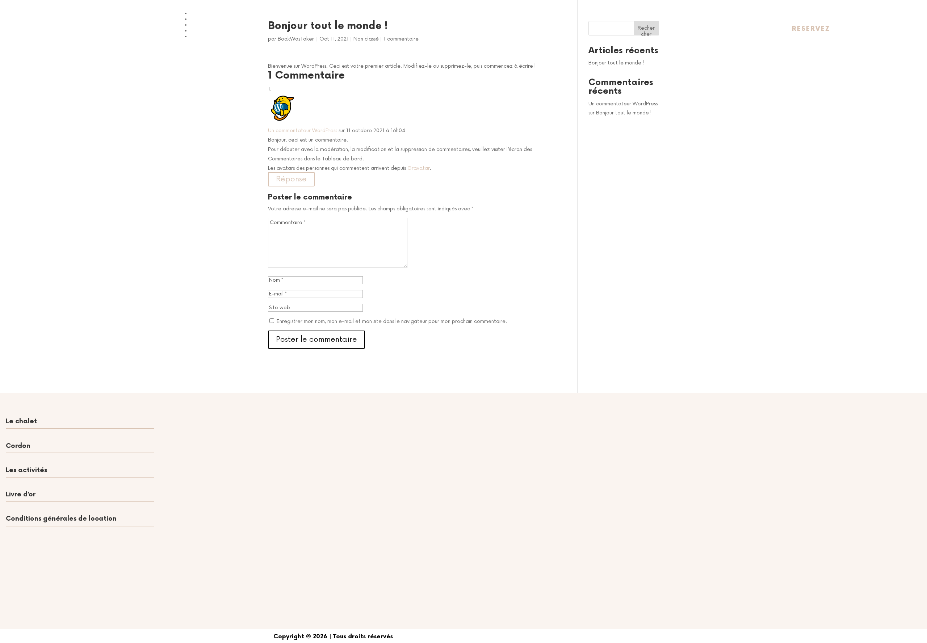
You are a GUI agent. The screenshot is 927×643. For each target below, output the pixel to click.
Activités (206, 18)
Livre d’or (207, 29)
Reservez (811, 29)
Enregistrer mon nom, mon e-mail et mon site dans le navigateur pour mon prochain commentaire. (392, 321)
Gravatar (418, 168)
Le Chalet (209, 12)
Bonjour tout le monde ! (616, 63)
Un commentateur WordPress (302, 130)
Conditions (211, 35)
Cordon (204, 24)
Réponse (291, 179)
